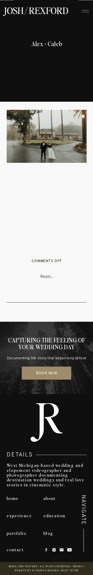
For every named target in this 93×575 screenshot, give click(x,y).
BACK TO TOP (70, 570)
